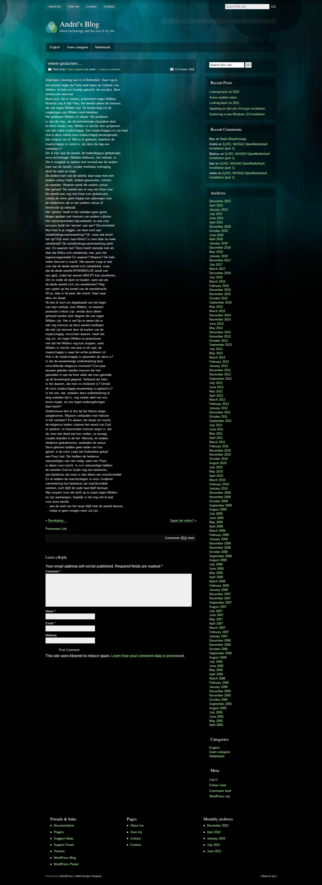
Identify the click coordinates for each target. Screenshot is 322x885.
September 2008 (220, 556)
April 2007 (216, 623)
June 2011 (216, 429)
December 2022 (220, 201)
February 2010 (219, 484)
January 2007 (218, 636)
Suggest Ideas (64, 838)
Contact (91, 6)
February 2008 (219, 585)
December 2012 (220, 370)
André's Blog (79, 24)
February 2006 (219, 682)
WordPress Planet (66, 864)
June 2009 (216, 518)
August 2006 (218, 657)
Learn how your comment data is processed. (148, 656)
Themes (59, 851)
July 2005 (216, 712)
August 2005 (218, 708)
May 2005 (216, 721)
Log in (213, 779)
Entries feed (217, 785)
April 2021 (216, 222)
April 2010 (216, 475)
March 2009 (217, 530)
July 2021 (216, 214)
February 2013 (219, 361)
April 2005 (216, 725)
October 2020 (218, 231)
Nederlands (103, 47)
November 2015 (220, 294)
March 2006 (217, 678)
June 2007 (216, 615)
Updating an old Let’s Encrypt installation (237, 108)
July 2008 (216, 564)
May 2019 (216, 252)
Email (50, 623)
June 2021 (216, 218)
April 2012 (216, 395)
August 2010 (218, 463)
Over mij (73, 6)
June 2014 (216, 323)
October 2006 (218, 649)
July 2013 (216, 349)
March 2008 (217, 581)
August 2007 (218, 607)
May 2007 (216, 619)
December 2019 (220, 247)
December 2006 (220, 640)
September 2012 (220, 378)
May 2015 (216, 307)
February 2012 (219, 404)
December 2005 (220, 691)
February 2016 (219, 286)
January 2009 (218, 539)
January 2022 (218, 209)
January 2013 (218, 366)
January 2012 (218, 408)
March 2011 (217, 442)
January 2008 (218, 590)
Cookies (109, 6)
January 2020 (218, 243)
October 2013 (218, 340)
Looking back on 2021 (224, 103)
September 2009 (220, 505)
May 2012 (216, 391)
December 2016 (220, 273)
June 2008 (216, 568)
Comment (53, 571)
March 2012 (217, 399)
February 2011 (219, 446)
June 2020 (216, 235)
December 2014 (220, 315)
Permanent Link (56, 529)
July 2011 (215, 425)
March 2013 (217, 357)
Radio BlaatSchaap (233, 139)
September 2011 (220, 421)
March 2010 (217, 480)
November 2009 (220, 497)
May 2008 (216, 573)
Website (51, 635)
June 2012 (216, 387)
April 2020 (216, 239)
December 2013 (220, 332)
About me (55, 6)
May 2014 (216, 328)
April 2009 (216, 526)
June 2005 (216, 716)
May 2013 (216, 353)
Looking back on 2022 (224, 92)
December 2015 (220, 290)
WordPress (66, 876)
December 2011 (220, 412)
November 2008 (220, 547)
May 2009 (216, 522)
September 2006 (220, 653)
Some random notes (223, 97)
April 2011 (216, 438)
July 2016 (216, 277)
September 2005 (220, 704)
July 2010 (216, 467)
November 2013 (220, 336)
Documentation (64, 825)
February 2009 (219, 535)
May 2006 (216, 670)
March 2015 (217, 311)
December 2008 (220, 543)
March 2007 (217, 628)
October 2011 (218, 416)
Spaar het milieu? (182, 520)
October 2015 (218, 298)
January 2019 (218, 256)
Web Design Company (89, 876)
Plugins (59, 832)
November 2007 (220, 598)
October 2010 (218, 459)
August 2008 (218, 560)
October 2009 (218, 501)
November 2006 (220, 644)
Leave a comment (110, 69)
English (55, 47)
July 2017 (216, 264)
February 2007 (219, 632)
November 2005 (220, 695)
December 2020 (220, 226)
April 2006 (216, 674)
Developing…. (57, 520)
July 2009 (216, 513)
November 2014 (220, 319)
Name (50, 611)
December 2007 (220, 594)
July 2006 (216, 661)
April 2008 (216, 577)
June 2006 (216, 666)
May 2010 (216, 471)
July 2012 (216, 383)
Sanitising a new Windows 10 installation (237, 114)
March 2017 (217, 269)
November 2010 (220, 454)
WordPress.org (219, 796)
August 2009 (218, 509)
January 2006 (218, 687)
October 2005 (218, 699)
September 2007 (220, 602)
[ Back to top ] (269, 876)
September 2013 (220, 344)
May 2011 (216, 433)
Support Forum (64, 845)
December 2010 (220, 450)
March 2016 (217, 281)
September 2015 (220, 302)
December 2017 (220, 260)
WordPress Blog (65, 858)
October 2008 (218, 552)
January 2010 (218, 488)
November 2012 (220, 374)
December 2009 (220, 492)
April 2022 (216, 205)
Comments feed (179, 538)
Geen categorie (77, 47)
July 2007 (216, 611)
